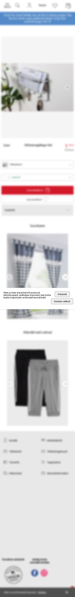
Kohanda (62, 294)
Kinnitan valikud (62, 301)
